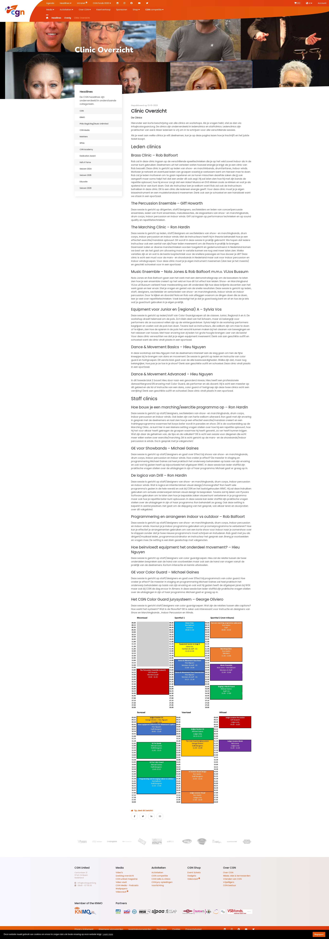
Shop (135, 9)
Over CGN (84, 9)
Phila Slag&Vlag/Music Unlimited (94, 123)
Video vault (121, 882)
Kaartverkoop (103, 9)
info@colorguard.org (86, 883)
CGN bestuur (229, 885)
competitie (153, 9)
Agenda (50, 3)
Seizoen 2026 (86, 188)
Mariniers (84, 136)
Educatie (84, 181)
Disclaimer (162, 929)
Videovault (121, 891)
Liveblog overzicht (125, 875)
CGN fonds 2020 (101, 3)
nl (309, 3)
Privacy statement (84, 929)
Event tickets (194, 872)
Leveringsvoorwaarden (139, 929)
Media (49, 9)
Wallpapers (121, 888)
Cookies (176, 929)
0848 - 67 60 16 (84, 885)
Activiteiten (66, 9)
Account (322, 3)
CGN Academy (86, 149)
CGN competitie (160, 875)
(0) (298, 3)
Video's (119, 872)
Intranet (81, 3)
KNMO (82, 117)
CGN (82, 111)
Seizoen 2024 (86, 168)
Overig (67, 17)
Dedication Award (87, 156)
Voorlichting (158, 885)
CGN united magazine (127, 878)
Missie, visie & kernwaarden (236, 875)
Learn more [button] (108, 934)
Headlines (65, 3)
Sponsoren (121, 9)
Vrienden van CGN (232, 878)
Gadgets (191, 875)
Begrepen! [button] (319, 934)
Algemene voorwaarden (111, 929)
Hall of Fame (85, 162)
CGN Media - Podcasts (127, 885)
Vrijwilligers (228, 882)
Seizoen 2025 (85, 175)
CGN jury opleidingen (162, 882)
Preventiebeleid (193, 929)
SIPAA (82, 143)
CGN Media (85, 130)
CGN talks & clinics (161, 878)
